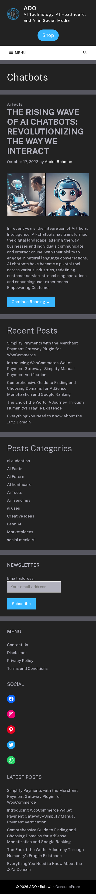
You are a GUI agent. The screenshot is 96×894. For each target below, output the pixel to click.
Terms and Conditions (27, 668)
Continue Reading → (31, 301)
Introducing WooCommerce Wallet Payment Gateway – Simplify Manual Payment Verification (41, 368)
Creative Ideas (20, 516)
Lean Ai (14, 524)
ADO (30, 8)
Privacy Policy (20, 660)
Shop (48, 35)
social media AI (21, 539)
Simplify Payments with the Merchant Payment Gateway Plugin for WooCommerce (42, 349)
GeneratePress (67, 887)
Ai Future (15, 476)
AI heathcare (19, 484)
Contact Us (17, 644)
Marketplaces (20, 532)
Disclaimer (17, 652)
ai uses (13, 508)
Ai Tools (14, 492)
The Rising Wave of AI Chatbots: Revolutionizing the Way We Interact (45, 131)
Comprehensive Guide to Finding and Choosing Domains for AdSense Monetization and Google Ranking (41, 388)
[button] (85, 53)
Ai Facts (14, 104)
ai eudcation (18, 460)
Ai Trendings (19, 500)
